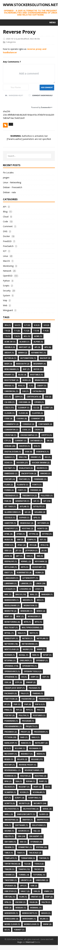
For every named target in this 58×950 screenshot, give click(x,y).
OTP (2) (18, 682)
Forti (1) (22, 490)
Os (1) (24, 677)
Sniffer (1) (27, 819)
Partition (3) (10, 699)
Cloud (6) (23, 413)
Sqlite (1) (9, 836)
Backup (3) (45, 358)
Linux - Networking (12, 182)
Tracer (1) (9, 869)
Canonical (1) (11, 391)
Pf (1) (6, 704)
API (4, 206)
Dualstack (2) (26, 468)
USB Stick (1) (10, 891)
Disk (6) (28, 451)
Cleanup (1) (23, 407)
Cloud (5, 216)
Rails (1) (35, 737)
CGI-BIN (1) (9, 402)
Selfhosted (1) (11, 809)
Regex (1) (8, 759)
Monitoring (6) (12, 622)
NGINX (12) (28, 649)
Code (5, 221)
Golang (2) (39, 512)
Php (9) (27, 704)
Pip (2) (19, 710)
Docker (6, 236)
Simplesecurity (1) (26, 814)
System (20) (41, 847)
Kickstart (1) (38, 567)
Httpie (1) (46, 534)
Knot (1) (8, 572)
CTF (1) (7, 440)
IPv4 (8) (33, 545)
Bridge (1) (9, 385)
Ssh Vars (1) (10, 842)
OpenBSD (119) (11, 666)
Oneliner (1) (26, 660)
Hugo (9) (8, 539)
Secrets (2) (24, 803)
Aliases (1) (24, 341)
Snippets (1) (42, 819)
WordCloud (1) (31, 924)
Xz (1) (7, 929)
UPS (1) (23, 885)
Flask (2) (8, 484)
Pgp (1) (17, 704)
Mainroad (30, 942)
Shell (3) (8, 814)
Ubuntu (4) (26, 880)
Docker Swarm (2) (40, 462)
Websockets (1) (29, 913)
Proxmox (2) (10, 732)
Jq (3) (44, 550)
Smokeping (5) (11, 819)
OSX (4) (7, 682)
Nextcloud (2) (11, 649)
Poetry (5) (9, 715)
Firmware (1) (40, 479)
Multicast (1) (11, 627)
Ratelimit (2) (41, 743)
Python (6, 280)
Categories (11, 42)
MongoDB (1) (34, 616)
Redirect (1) (26, 754)
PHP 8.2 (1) (40, 704)
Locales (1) (9, 589)
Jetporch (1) (31, 550)
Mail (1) (33, 594)
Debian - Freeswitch (12, 187)
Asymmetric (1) (38, 352)
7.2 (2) (26, 330)
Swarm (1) (9, 847)
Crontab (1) (10, 435)
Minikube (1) (26, 611)
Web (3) (7, 907)
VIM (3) (37, 891)
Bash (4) (8, 363)
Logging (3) (25, 589)
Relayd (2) (22, 759)
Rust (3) (37, 787)
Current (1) (20, 440)
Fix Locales (8, 172)
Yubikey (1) (19, 929)
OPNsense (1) (10, 677)
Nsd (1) (35, 655)
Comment (8, 226)
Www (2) (47, 924)
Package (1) (34, 688)
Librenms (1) (10, 583)
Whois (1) (45, 913)
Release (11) (37, 759)
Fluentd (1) (22, 484)
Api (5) (37, 347)
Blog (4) (22, 374)
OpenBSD (7, 275)
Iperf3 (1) (8, 545)
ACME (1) (38, 336)
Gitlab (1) (24, 506)
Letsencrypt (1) (30, 578)
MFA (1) (40, 600)
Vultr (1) (46, 902)
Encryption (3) (28, 473)
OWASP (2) (30, 682)
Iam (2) (20, 539)
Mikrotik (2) (10, 611)
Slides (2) (43, 814)
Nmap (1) (41, 649)
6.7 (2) (27, 325)
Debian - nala (9, 192)
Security (7, 290)
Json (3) (8, 556)
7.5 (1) (7, 336)
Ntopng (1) (9, 660)
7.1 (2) (17, 330)
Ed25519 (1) (42, 468)
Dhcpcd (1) (24, 446)
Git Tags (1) (10, 506)
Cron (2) (39, 429)
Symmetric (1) (25, 847)
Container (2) (45, 424)
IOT (5, 251)
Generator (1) (22, 501)
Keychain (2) (41, 561)
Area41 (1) (9, 352)
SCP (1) (7, 797)
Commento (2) (11, 424)
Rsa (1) (19, 781)
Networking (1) (29, 644)
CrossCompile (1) (28, 435)
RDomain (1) (35, 748)
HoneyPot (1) (11, 528)
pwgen (6, 177)
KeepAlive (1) (10, 561)
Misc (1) (20, 616)
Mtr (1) (27, 622)
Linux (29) (40, 583)
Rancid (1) (26, 743)
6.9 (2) (46, 325)
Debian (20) (9, 446)
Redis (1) (41, 754)
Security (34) (40, 803)
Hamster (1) (10, 523)
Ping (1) (8, 710)
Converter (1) (11, 429)
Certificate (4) (34, 396)
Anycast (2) (24, 347)
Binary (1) (9, 374)
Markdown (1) (11, 600)
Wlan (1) (44, 918)
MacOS (6, 260)
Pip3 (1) (29, 710)
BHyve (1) (38, 369)
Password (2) (28, 699)
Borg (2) (27, 380)
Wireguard (8, 310)
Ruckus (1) (9, 787)
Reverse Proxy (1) (27, 765)
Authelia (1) (10, 358)
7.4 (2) (46, 330)
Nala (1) (22, 633)
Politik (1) (24, 715)
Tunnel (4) (24, 874)
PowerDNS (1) (11, 721)
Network (7, 270)
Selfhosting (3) (30, 809)
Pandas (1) (38, 693)
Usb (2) (34, 885)
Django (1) (9, 457)
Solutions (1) (39, 825)
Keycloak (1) (10, 567)
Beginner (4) (39, 363)
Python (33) (10, 737)
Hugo (19, 942)
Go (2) (27, 512)
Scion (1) (24, 792)
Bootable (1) (36, 374)
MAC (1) (7, 594)
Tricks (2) (38, 869)
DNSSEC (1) (36, 457)
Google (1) (9, 517)
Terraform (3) (28, 858)
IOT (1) (43, 539)
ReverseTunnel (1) (34, 770)
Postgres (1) (39, 715)
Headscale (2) (26, 523)
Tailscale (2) (35, 852)
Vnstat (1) (36, 896)
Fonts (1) (36, 484)
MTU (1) (38, 622)
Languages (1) (11, 578)
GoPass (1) (24, 517)
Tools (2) (38, 864)
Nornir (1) (9, 655)
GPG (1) (36, 517)
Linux (5, 256)
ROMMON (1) (10, 776)
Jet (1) (18, 550)
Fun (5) (7, 501)
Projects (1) (31, 726)
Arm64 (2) (22, 352)
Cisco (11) (9, 407)
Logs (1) (39, 589)
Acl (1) (27, 336)
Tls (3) (27, 864)
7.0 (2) (7, 330)
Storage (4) (36, 842)
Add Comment (47, 87)
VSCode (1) (20, 902)
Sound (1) (9, 831)
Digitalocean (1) (12, 451)
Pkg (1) (40, 710)
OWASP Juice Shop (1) (14, 688)
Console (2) (28, 424)
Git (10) (46, 501)
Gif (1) (36, 501)
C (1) (31, 385)
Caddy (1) (41, 385)
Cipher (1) (39, 402)
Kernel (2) (26, 561)
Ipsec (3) (21, 545)
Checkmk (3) (24, 402)
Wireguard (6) (11, 918)
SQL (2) (36, 831)
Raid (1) (23, 737)
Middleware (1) (11, 605)
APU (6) (47, 347)
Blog (5, 211)
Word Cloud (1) (12, 924)
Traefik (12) (24, 869)
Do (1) (47, 457)
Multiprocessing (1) (32, 627)
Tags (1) (21, 852)
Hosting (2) (27, 528)
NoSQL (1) (23, 655)
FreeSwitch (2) (29, 495)
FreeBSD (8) (35, 490)
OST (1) (45, 677)
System (6, 295)
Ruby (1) (43, 781)
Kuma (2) (39, 572)
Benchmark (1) (11, 369)
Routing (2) (40, 776)
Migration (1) (30, 605)
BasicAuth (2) (22, 363)
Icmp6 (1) (31, 539)
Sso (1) (23, 842)
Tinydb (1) (44, 858)
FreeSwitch (8, 246)
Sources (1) (23, 831)
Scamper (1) (10, 792)
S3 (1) (47, 787)
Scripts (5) (9, 803)
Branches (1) (41, 380)
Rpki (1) (7, 781)
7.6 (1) (17, 336)
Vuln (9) (33, 902)
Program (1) (28, 721)
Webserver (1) (11, 913)
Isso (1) (7, 550)
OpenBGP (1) (42, 660)
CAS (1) (25, 391)
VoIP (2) (49, 896)
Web (5, 305)
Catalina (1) (39, 391)
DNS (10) (23, 457)
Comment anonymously (42, 95)
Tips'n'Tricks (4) (12, 864)
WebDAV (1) (20, 907)
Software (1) (21, 825)
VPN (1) (7, 902)
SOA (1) (7, 825)
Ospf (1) (34, 677)
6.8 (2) (36, 325)
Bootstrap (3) (11, 380)
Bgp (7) (26, 369)
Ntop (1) (47, 655)
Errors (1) (45, 473)
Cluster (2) (37, 413)
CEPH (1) (19, 396)
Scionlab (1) (39, 792)
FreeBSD (7, 241)
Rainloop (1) (10, 743)
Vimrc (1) (48, 891)
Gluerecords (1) (12, 512)
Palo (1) (24, 693)
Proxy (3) (25, 732)
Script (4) (19, 797)
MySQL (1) (9, 633)
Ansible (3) (9, 347)
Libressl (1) (26, 583)
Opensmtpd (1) (29, 666)
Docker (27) (22, 462)
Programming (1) (13, 726)
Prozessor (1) (41, 732)
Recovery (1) (10, 754)
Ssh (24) (21, 836)
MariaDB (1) (47, 594)
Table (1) (8, 852)
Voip (5, 300)
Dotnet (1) (9, 468)
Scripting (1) (34, 797)
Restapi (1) (9, 765)
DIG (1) (37, 446)
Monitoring (8, 266)
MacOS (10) (20, 594)
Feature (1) (24, 479)
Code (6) (8, 418)
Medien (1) (28, 600)
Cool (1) (26, 429)
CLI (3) (36, 407)
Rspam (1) (30, 781)
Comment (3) (37, 418)
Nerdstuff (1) (11, 638)
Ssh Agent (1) (35, 836)
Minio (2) (40, 611)
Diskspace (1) (42, 451)
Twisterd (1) (10, 880)
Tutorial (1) (39, 874)
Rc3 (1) (7, 748)
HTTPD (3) (33, 534)
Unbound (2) (42, 880)
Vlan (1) (23, 896)
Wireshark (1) (29, 918)
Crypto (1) (46, 435)
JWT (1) (19, 556)
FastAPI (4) (9, 479)
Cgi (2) (48, 396)
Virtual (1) (9, 896)
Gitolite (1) (39, 506)
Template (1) (10, 858)
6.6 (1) (17, 325)
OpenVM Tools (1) (32, 671)
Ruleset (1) (24, 787)
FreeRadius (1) (11, 495)
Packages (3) (10, 693)
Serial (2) (47, 809)
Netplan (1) (42, 638)
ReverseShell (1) (12, 770)
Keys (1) (24, 567)
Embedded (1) (10, 473)
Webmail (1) (35, 907)
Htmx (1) (21, 534)
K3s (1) (30, 556)
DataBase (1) (36, 440)
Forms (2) (9, 490)
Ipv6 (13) (44, 545)
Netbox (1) (27, 638)
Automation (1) (28, 358)
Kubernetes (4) (24, 572)
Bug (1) (21, 385)
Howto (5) (42, 528)
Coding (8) (21, 418)
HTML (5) (8, 534)
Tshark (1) (9, 874)
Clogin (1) (9, 413)
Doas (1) (8, 462)
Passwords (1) (46, 699)
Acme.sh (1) (9, 341)
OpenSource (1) (12, 671)
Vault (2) (25, 891)
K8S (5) (40, 556)
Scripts (6, 285)
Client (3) (48, 407)
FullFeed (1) (47, 495)
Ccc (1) (7, 396)
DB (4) (49, 440)
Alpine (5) (38, 341)
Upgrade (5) (10, 885)
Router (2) (25, 776)
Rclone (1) (20, 748)
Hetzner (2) (43, 523)
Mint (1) (8, 616)
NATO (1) (34, 633)
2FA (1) (7, 325)
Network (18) (11, 644)
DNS (5, 231)
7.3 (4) (36, 330)
